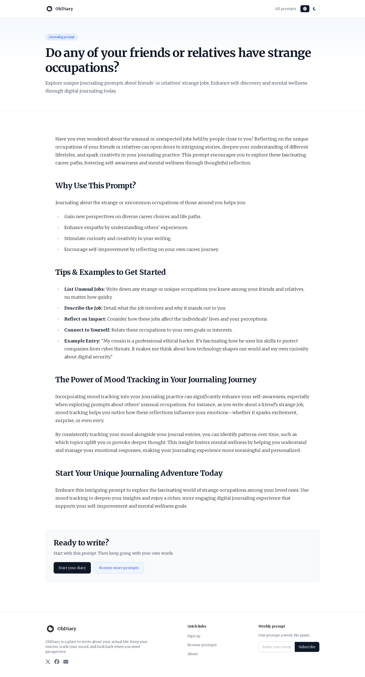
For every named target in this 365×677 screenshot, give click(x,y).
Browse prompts (202, 645)
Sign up (193, 636)
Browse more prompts (119, 568)
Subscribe (307, 647)
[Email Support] (65, 662)
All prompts (285, 8)
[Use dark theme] (314, 8)
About (192, 654)
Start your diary (72, 568)
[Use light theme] (304, 8)
